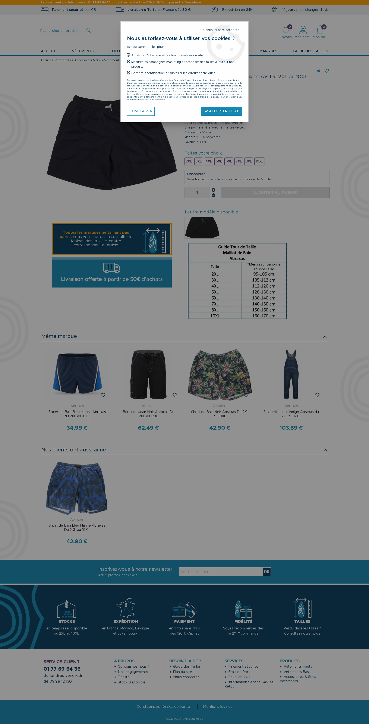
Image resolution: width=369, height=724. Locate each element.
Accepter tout (223, 111)
